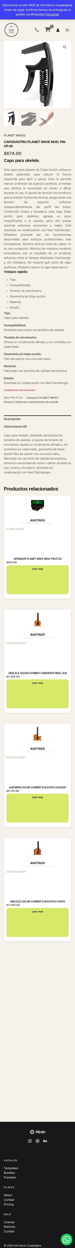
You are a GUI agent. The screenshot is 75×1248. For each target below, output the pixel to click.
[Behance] (45, 1141)
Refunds (9, 1227)
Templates (11, 1168)
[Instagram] (30, 1141)
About (8, 1195)
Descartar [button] (52, 14)
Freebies (10, 1177)
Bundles (9, 1173)
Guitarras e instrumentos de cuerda (36, 401)
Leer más (37, 568)
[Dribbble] (37, 1141)
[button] (64, 47)
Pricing (8, 1204)
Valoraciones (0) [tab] (15, 426)
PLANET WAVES (15, 135)
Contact (9, 1200)
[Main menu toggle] (67, 30)
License (9, 1222)
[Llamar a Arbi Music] (36, 29)
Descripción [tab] (12, 419)
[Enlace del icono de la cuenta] (58, 30)
